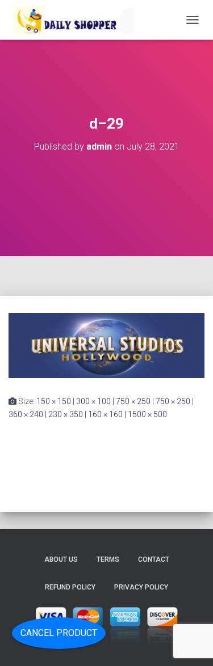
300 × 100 (93, 401)
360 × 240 (26, 414)
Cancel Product (58, 632)
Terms (108, 559)
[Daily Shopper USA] (75, 20)
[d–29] (106, 344)
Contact (153, 559)
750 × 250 (133, 401)
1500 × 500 (147, 414)
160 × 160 (105, 414)
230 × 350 (65, 414)
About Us (61, 559)
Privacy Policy (141, 587)
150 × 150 (53, 401)
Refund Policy (70, 587)
